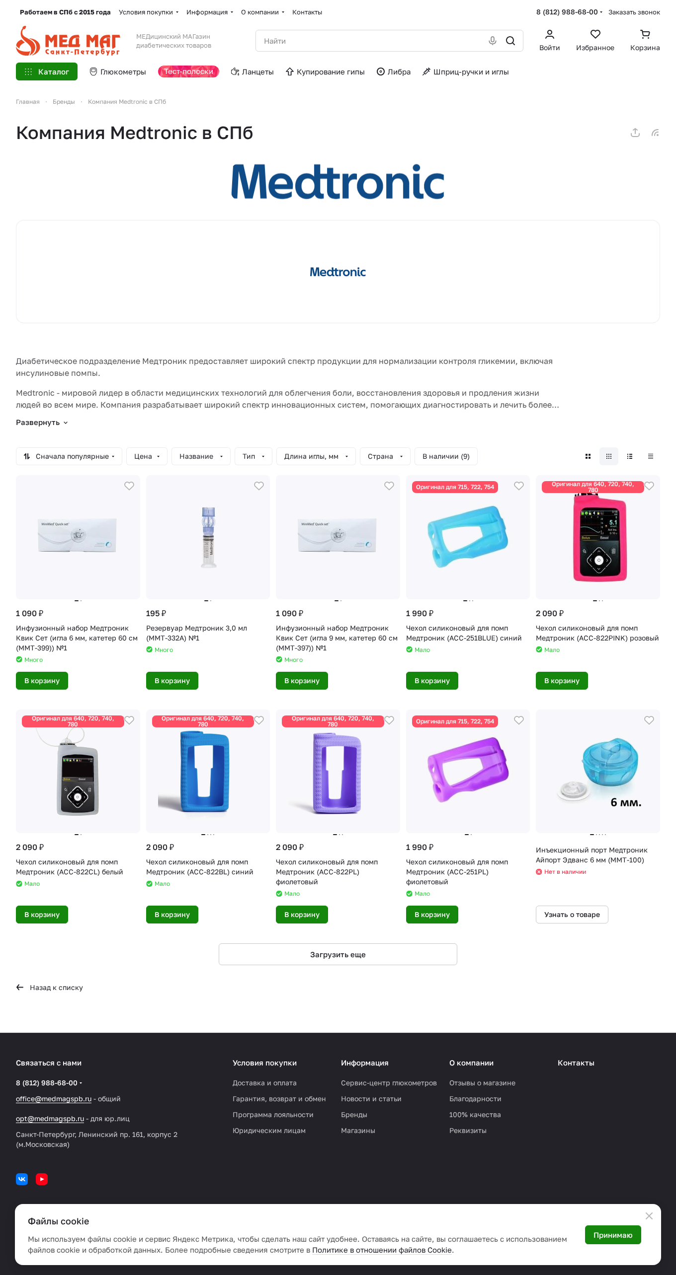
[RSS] (655, 133)
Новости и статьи (371, 1098)
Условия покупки (265, 1062)
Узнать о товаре (572, 914)
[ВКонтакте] (22, 1179)
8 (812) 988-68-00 (567, 11)
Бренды (354, 1114)
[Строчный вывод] (629, 456)
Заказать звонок (634, 12)
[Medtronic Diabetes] (338, 181)
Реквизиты (468, 1130)
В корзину (42, 680)
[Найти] (510, 41)
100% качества (475, 1114)
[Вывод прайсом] (650, 456)
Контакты (576, 1062)
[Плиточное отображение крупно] (588, 456)
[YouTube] (42, 1179)
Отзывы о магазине (482, 1082)
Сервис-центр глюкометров (389, 1082)
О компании (471, 1062)
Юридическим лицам (269, 1130)
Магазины (358, 1130)
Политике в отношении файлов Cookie (382, 1249)
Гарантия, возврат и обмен (279, 1098)
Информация (365, 1062)
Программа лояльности (273, 1114)
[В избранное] (129, 486)
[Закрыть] (649, 1216)
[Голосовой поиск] (493, 41)
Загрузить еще (338, 954)
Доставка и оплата (265, 1082)
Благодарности (475, 1098)
